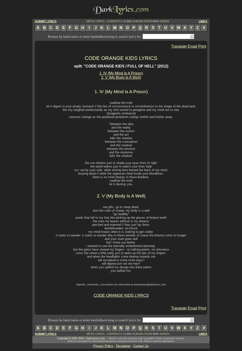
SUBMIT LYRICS (45, 21)
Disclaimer (123, 346)
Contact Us (141, 346)
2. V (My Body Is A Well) (121, 77)
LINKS (203, 21)
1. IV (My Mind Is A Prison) (121, 73)
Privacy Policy (103, 346)
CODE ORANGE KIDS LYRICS (121, 58)
